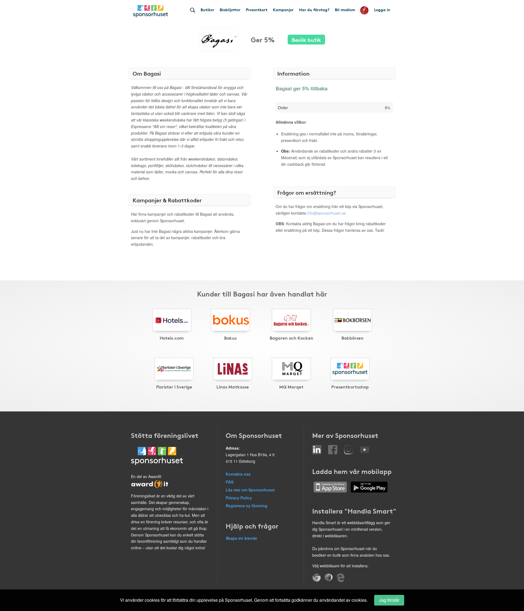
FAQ (230, 482)
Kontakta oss (238, 474)
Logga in (382, 9)
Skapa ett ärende (241, 538)
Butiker (207, 9)
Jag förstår (389, 600)
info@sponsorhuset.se (326, 213)
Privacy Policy (239, 497)
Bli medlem (345, 9)
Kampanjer (283, 9)
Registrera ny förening (246, 505)
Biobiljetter (230, 9)
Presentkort (256, 9)
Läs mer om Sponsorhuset (250, 490)
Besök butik (306, 39)
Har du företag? (314, 9)
